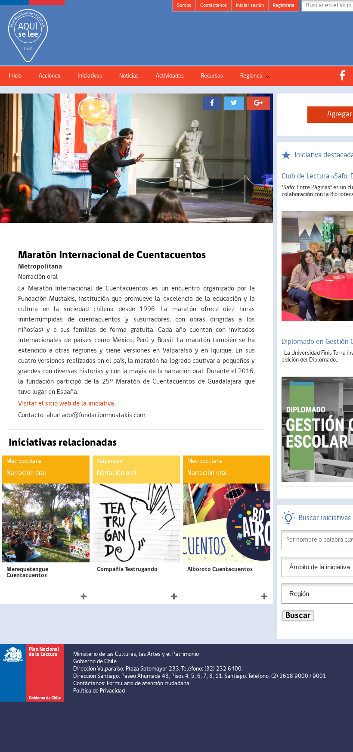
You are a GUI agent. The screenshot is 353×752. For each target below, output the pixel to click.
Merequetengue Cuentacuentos (27, 572)
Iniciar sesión (250, 5)
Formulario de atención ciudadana (148, 683)
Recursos (212, 76)
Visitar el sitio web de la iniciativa (66, 403)
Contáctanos (213, 5)
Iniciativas (89, 76)
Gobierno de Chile (95, 661)
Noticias (129, 76)
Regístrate (283, 5)
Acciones (49, 76)
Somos (184, 5)
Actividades (170, 76)
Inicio (15, 76)
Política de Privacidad (99, 691)
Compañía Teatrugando (127, 569)
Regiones (251, 76)
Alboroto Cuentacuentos (220, 569)
